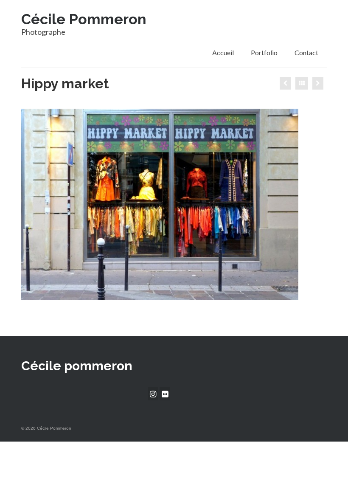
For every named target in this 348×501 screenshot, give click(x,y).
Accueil (223, 52)
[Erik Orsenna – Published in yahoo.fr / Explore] (285, 83)
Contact (306, 52)
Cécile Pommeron (83, 19)
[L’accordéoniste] (317, 83)
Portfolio (264, 52)
